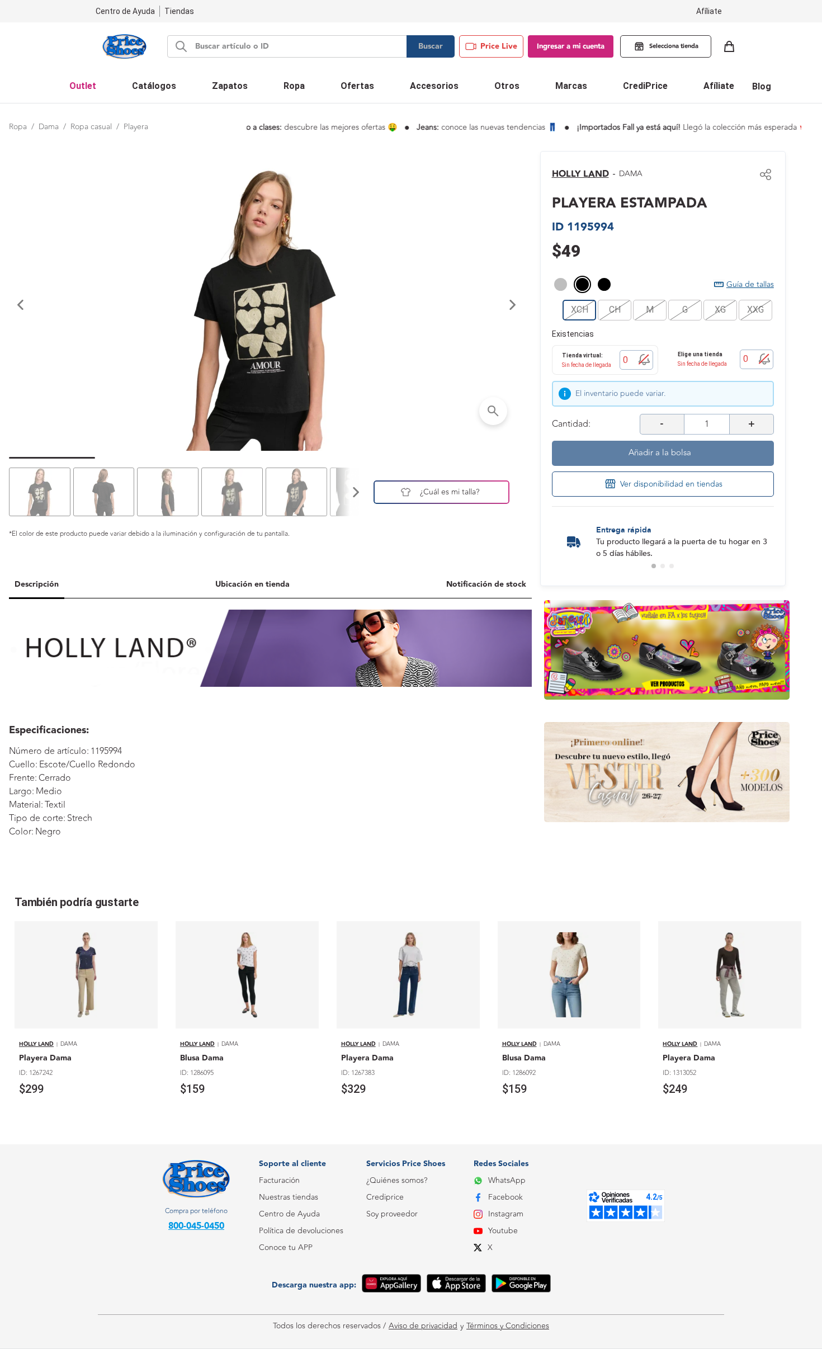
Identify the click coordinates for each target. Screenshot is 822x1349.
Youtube (503, 1231)
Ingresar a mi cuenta (570, 46)
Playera (136, 127)
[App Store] (456, 1285)
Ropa (18, 127)
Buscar (430, 46)
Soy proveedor (392, 1214)
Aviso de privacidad (423, 1326)
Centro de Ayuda (289, 1214)
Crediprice (385, 1197)
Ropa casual (91, 127)
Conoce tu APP (286, 1247)
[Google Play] (521, 1285)
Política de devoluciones (301, 1231)
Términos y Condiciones (507, 1326)
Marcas (571, 86)
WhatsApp (507, 1180)
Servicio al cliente (289, 1298)
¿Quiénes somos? (396, 1180)
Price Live (498, 46)
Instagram (505, 1214)
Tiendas (179, 11)
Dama (49, 127)
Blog (761, 86)
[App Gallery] (391, 1285)
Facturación (279, 1180)
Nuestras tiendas (288, 1197)
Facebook (505, 1197)
